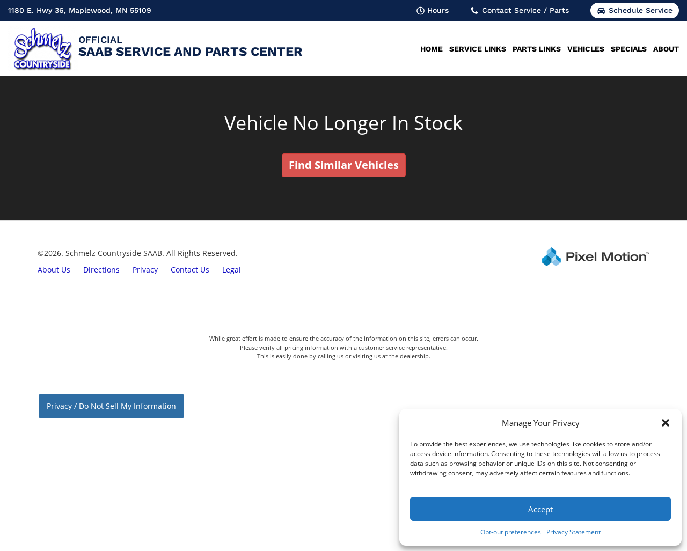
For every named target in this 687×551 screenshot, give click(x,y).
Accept (540, 509)
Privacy (145, 270)
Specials (629, 49)
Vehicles (585, 49)
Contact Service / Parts (525, 10)
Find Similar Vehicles (344, 165)
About (666, 49)
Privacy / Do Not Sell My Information (111, 406)
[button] (665, 422)
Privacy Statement (573, 532)
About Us (54, 270)
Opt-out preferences (510, 532)
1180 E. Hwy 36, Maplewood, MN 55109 (79, 10)
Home (431, 49)
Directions (101, 270)
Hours (438, 10)
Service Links (477, 49)
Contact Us (190, 270)
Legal (231, 270)
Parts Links (537, 49)
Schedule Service (641, 10)
